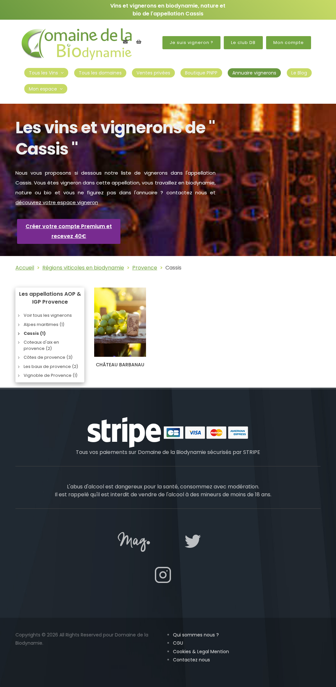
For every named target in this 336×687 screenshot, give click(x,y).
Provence (144, 267)
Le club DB (243, 42)
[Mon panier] (138, 41)
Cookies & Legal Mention (201, 651)
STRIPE (251, 452)
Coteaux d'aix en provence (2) (41, 345)
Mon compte (288, 42)
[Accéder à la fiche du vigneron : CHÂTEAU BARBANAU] (120, 322)
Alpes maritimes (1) (44, 324)
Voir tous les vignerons (48, 315)
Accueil (24, 267)
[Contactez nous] (125, 41)
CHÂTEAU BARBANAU (120, 364)
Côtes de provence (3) (48, 357)
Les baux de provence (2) (51, 366)
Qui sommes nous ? (196, 635)
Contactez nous (191, 659)
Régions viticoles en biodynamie (83, 267)
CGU (178, 643)
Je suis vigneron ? (191, 42)
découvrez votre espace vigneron (56, 202)
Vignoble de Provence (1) (50, 375)
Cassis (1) (35, 333)
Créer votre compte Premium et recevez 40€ (69, 231)
